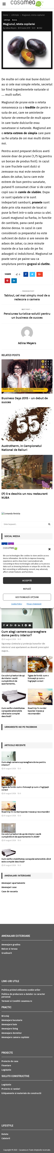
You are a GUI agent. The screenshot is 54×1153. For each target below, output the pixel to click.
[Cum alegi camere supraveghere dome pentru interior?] (27, 611)
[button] (49, 549)
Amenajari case (9, 887)
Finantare (6, 1065)
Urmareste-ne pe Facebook (20, 726)
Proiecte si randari (11, 1089)
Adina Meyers (11, 28)
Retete (14, 20)
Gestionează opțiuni (27, 597)
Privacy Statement (34, 604)
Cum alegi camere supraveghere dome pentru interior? (24, 633)
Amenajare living (10, 1028)
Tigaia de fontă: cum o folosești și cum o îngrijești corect (38, 678)
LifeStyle (7, 20)
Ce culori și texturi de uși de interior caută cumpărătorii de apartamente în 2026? (21, 835)
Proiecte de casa (10, 1061)
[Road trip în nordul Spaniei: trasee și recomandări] (40, 696)
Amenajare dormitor (12, 1033)
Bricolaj (5, 1016)
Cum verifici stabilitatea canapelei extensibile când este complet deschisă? (13, 712)
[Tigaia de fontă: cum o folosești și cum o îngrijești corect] (40, 664)
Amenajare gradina (11, 944)
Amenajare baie (9, 1024)
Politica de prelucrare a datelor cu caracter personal (23, 995)
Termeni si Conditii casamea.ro (17, 1001)
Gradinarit (7, 953)
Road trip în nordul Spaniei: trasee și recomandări (37, 711)
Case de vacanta (10, 891)
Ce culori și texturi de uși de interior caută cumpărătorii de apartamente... (13, 679)
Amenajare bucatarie (12, 1020)
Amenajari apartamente (13, 883)
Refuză (27, 589)
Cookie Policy (16, 604)
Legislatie (6, 1070)
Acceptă (27, 580)
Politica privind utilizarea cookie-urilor (21, 990)
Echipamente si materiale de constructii (21, 1093)
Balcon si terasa (9, 949)
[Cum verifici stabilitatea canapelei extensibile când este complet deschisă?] (14, 696)
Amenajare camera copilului (15, 1037)
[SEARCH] (49, 524)
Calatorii (6, 1138)
